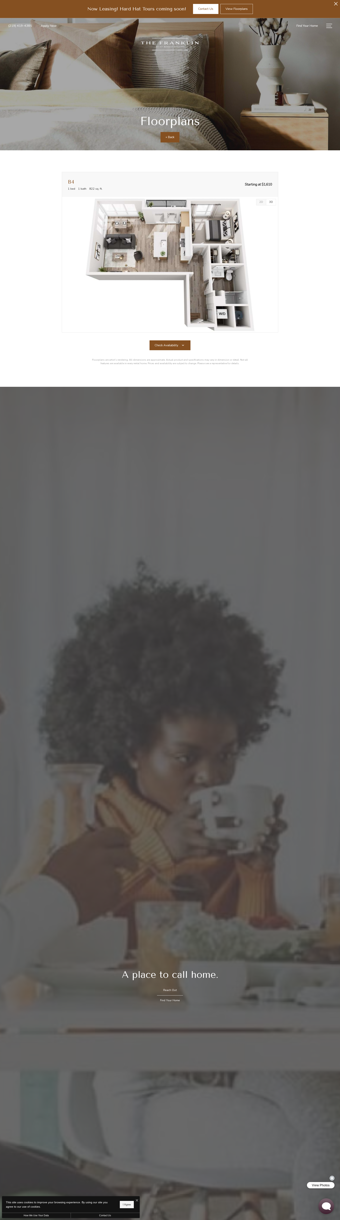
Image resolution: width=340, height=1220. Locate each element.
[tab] (261, 202)
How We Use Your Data (36, 1215)
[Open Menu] (329, 26)
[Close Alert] (336, 5)
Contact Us (105, 1215)
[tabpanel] (170, 264)
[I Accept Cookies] (137, 1200)
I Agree (127, 1204)
